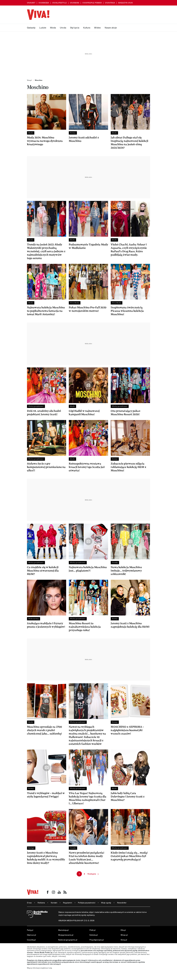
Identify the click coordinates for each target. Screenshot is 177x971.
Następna (92, 874)
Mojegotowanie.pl (65, 935)
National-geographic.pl (67, 939)
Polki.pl (92, 930)
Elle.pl (123, 930)
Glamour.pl (31, 935)
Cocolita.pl (31, 939)
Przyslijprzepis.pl (96, 939)
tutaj (50, 968)
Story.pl (124, 939)
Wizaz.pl (124, 935)
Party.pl (30, 930)
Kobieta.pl (93, 935)
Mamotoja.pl (63, 930)
